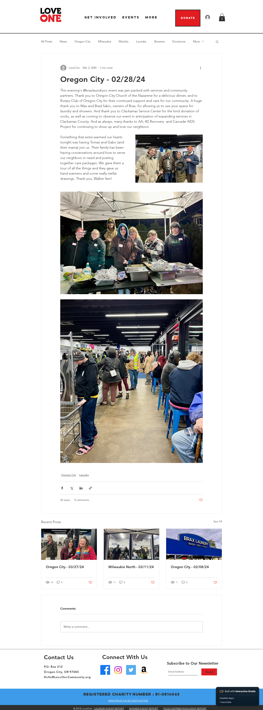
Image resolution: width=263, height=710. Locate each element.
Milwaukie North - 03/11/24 (131, 567)
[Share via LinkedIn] (81, 488)
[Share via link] (90, 488)
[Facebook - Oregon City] (105, 670)
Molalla (123, 41)
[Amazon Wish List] (144, 670)
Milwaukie (104, 41)
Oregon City (82, 41)
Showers (159, 41)
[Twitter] (131, 670)
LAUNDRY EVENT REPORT (109, 708)
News (63, 41)
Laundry (141, 41)
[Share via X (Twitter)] (71, 488)
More (196, 41)
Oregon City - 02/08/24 (190, 567)
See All (218, 521)
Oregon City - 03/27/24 (65, 567)
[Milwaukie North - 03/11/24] (131, 544)
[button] (100, 17)
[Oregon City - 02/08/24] (194, 544)
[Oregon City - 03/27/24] (69, 544)
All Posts (46, 41)
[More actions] (200, 68)
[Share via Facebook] (62, 488)
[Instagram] (118, 670)
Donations (178, 41)
